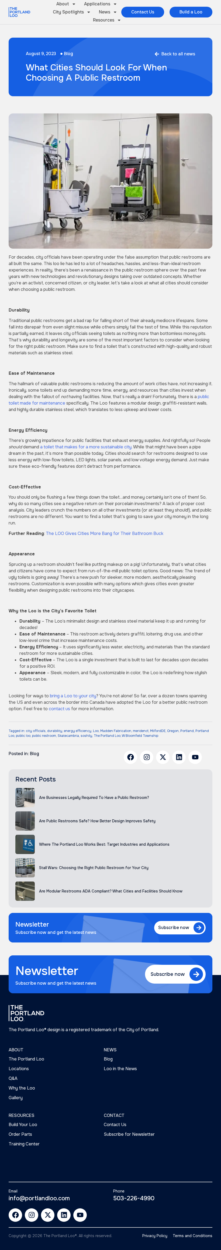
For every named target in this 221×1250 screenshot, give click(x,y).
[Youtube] (195, 757)
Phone (119, 1191)
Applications (97, 4)
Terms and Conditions (192, 1235)
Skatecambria (68, 736)
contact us (59, 709)
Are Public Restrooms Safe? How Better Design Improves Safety (97, 821)
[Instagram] (146, 757)
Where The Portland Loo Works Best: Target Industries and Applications (104, 844)
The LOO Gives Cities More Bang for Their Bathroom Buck (104, 533)
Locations (19, 1069)
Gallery (16, 1098)
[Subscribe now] (199, 927)
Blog (68, 53)
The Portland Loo (107, 736)
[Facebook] (130, 757)
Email (13, 1191)
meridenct (141, 731)
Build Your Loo (23, 1124)
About (62, 4)
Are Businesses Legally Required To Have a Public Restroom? (94, 797)
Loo (96, 731)
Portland (187, 731)
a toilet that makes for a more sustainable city (86, 447)
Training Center (24, 1144)
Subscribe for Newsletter (129, 1134)
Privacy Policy (154, 1235)
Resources (103, 20)
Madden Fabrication (115, 731)
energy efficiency (77, 731)
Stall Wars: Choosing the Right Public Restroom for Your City (94, 867)
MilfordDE (157, 731)
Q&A (13, 1078)
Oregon (173, 731)
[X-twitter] (163, 757)
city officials (36, 731)
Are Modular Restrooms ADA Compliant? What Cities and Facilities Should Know (110, 891)
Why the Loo (22, 1088)
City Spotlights (68, 12)
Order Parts (20, 1134)
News (104, 12)
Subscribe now (173, 927)
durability (54, 731)
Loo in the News (120, 1069)
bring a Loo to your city (73, 696)
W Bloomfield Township (140, 736)
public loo (23, 736)
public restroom (44, 736)
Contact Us (115, 1124)
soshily (86, 736)
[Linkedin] (179, 757)
